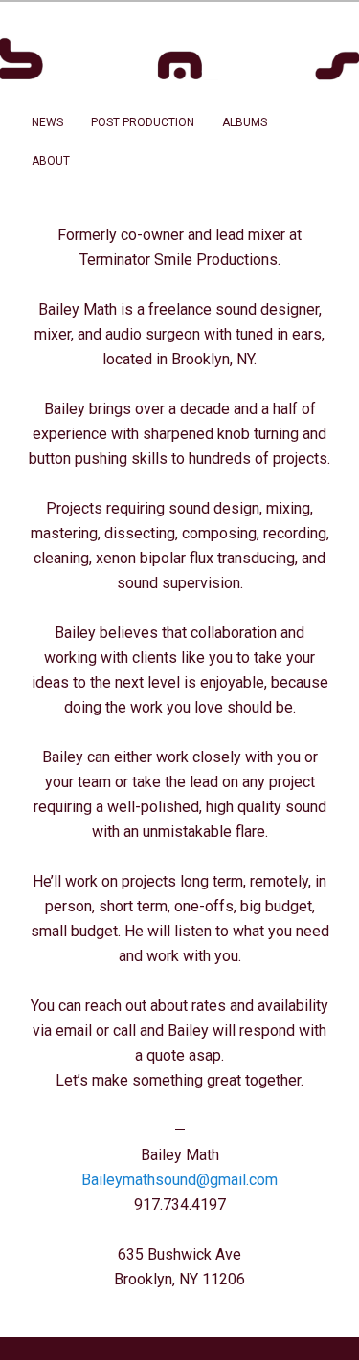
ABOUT (51, 160)
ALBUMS (244, 122)
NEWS (47, 122)
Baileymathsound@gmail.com (179, 1180)
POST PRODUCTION (142, 122)
